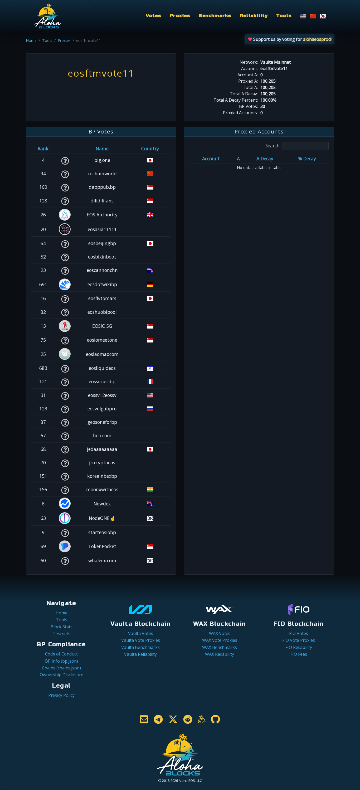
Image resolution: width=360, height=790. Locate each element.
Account (211, 158)
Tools (283, 15)
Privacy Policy (61, 695)
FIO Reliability (298, 647)
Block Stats (61, 627)
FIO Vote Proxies (298, 640)
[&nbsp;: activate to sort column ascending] (65, 148)
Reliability (254, 15)
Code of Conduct (61, 654)
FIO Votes (298, 633)
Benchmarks (215, 15)
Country (150, 148)
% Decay (307, 158)
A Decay (264, 158)
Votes (153, 15)
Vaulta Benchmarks (140, 647)
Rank (43, 148)
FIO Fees (298, 654)
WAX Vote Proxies (219, 640)
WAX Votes (219, 633)
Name (102, 148)
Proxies (180, 15)
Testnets (61, 634)
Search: (273, 145)
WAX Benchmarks (219, 647)
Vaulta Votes (140, 633)
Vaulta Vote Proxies (140, 640)
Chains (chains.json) (61, 668)
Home (31, 40)
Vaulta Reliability (140, 654)
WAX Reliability (219, 654)
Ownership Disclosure (61, 675)
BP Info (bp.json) (61, 661)
